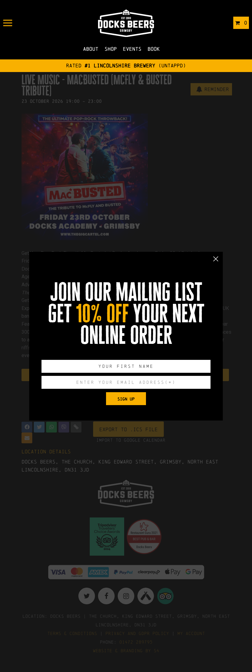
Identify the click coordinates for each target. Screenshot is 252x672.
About (90, 49)
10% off (102, 313)
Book (154, 49)
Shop (110, 49)
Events (132, 49)
